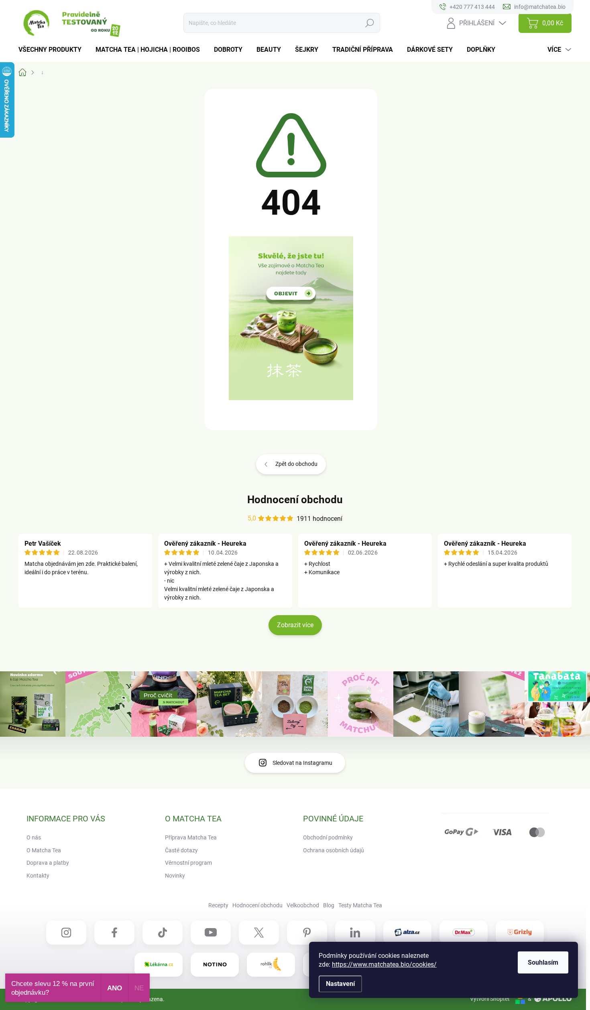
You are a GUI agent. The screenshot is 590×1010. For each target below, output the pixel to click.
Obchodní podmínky (328, 837)
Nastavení (340, 984)
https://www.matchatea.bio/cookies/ (384, 964)
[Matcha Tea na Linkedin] (355, 933)
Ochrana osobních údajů (333, 850)
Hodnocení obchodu (295, 500)
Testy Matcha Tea (360, 905)
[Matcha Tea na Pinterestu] (307, 933)
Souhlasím (543, 962)
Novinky (175, 875)
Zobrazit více (295, 625)
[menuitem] (52, 50)
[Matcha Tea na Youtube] (211, 933)
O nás (33, 837)
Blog (328, 905)
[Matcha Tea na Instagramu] (66, 933)
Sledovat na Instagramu (302, 763)
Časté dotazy (181, 850)
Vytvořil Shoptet (490, 999)
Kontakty (37, 875)
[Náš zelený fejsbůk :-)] (114, 933)
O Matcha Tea (43, 850)
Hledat (370, 23)
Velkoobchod (303, 905)
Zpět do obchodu (296, 464)
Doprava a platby (47, 863)
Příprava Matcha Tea (191, 837)
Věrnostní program (188, 863)
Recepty (218, 905)
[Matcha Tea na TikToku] (163, 933)
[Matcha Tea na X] (259, 933)
